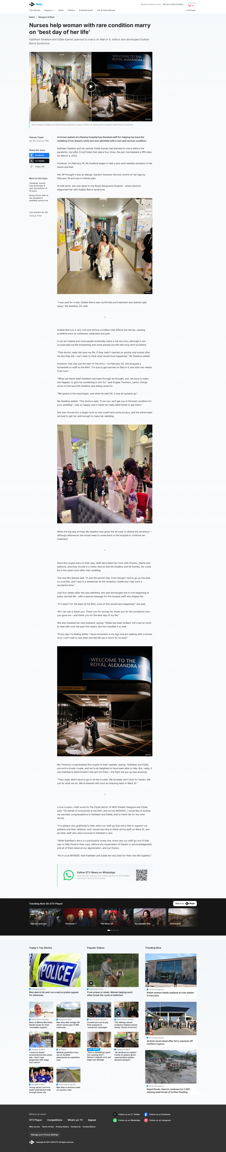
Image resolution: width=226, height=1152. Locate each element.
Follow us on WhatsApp (129, 1120)
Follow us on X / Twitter (129, 1114)
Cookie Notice (89, 1127)
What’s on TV (75, 1120)
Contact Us (76, 1127)
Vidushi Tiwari (36, 137)
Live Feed (190, 10)
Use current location (174, 4)
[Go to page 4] (116, 930)
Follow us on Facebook (159, 1114)
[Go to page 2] (111, 930)
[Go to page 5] (118, 930)
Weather (144, 4)
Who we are (34, 1127)
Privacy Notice (62, 1127)
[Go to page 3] (113, 930)
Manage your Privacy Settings (44, 1135)
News (32, 17)
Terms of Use (48, 1127)
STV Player (35, 1120)
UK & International (106, 10)
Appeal (92, 1120)
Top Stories (34, 10)
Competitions (54, 1120)
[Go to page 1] (108, 930)
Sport (61, 10)
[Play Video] (91, 86)
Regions (49, 10)
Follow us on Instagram (160, 1120)
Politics (71, 10)
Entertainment (86, 10)
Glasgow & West (46, 17)
